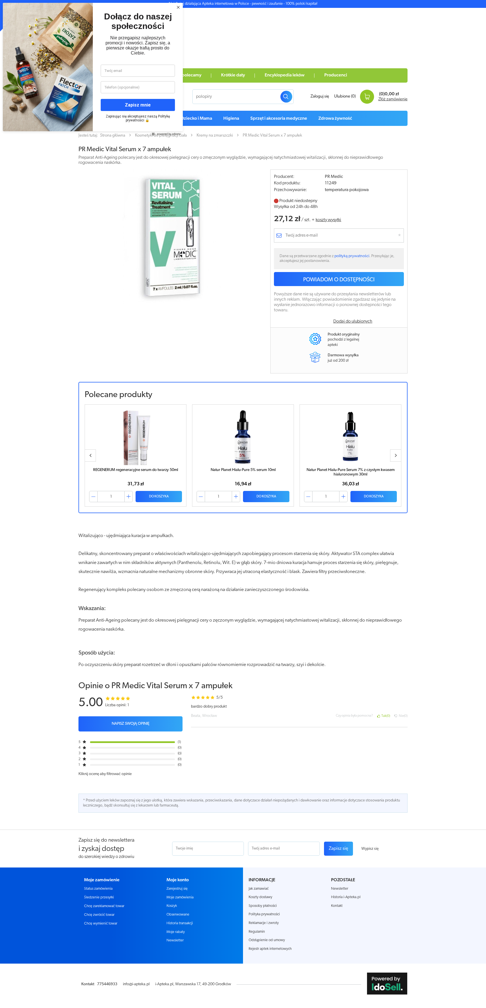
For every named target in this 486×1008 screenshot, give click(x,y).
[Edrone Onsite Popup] (243, 504)
